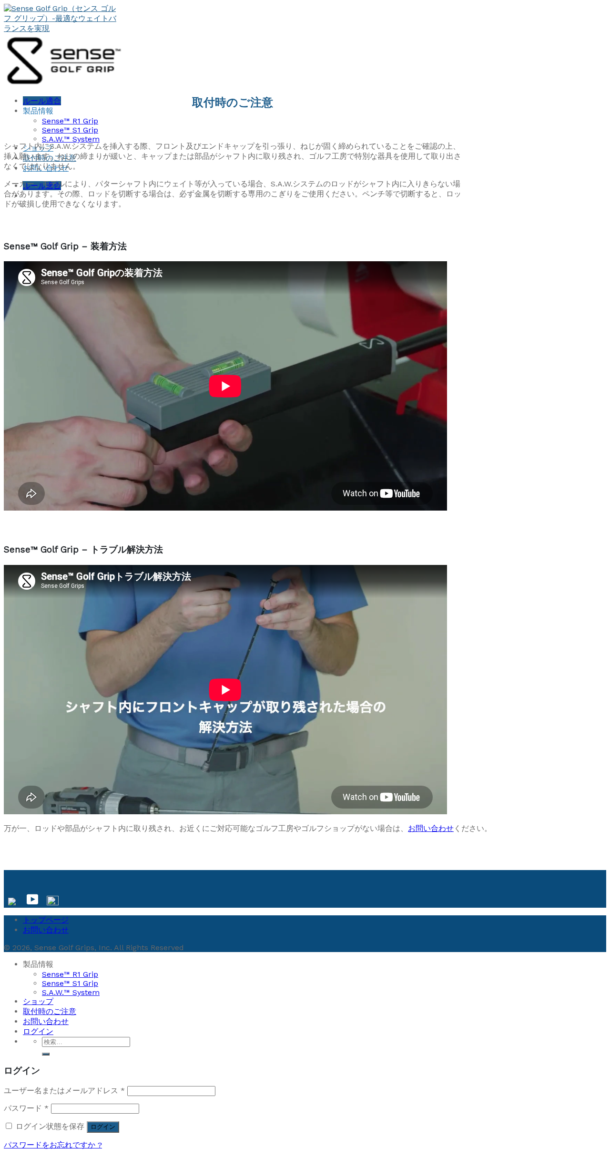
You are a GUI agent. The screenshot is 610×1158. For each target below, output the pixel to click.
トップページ (46, 919)
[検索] (46, 1054)
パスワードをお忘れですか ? (53, 1144)
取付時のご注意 (49, 1011)
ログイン (103, 1126)
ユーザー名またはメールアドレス (64, 1090)
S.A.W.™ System (71, 138)
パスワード (26, 1108)
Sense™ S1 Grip (70, 129)
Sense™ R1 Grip (70, 120)
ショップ (38, 1001)
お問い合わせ (431, 828)
